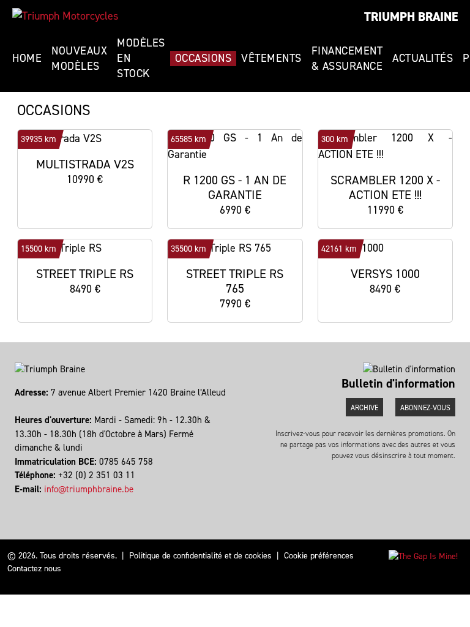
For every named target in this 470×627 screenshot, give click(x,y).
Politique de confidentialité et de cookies (200, 555)
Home (27, 58)
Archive (364, 408)
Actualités (422, 58)
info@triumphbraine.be (88, 489)
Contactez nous (34, 568)
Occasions (203, 58)
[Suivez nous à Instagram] (21, 503)
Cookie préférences (319, 555)
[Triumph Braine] (65, 15)
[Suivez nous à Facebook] (16, 503)
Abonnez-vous (425, 408)
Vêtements (271, 58)
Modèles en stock (141, 58)
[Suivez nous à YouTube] (27, 503)
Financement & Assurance (347, 58)
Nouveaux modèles (79, 58)
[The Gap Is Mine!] (423, 555)
